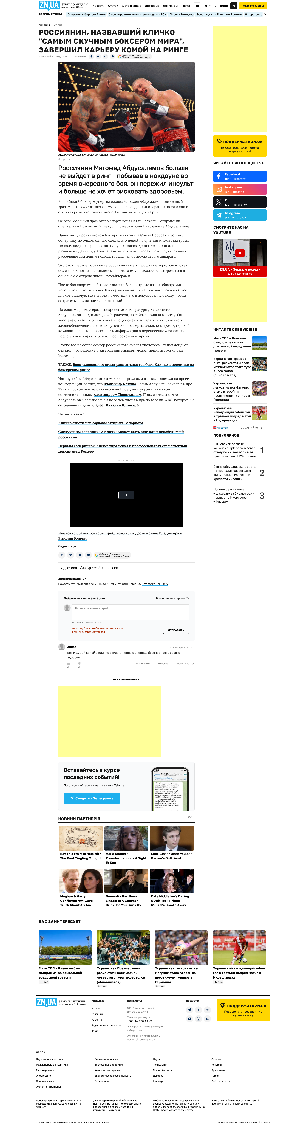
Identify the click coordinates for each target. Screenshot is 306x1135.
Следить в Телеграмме (94, 798)
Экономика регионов (49, 1086)
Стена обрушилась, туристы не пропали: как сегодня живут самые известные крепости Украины (234, 473)
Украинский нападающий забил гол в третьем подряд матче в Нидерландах (232, 414)
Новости (98, 5)
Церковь (158, 1075)
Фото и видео (131, 5)
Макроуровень (45, 1070)
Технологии (160, 1064)
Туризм (215, 1075)
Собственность (220, 1081)
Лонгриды (170, 5)
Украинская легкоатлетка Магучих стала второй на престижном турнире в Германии (231, 391)
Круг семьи (218, 1070)
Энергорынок (44, 1075)
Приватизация (45, 1081)
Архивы (96, 1008)
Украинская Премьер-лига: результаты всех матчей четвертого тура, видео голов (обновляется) (232, 367)
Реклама (96, 1019)
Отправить (176, 630)
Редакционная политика (106, 1025)
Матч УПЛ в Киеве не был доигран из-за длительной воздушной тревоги (232, 344)
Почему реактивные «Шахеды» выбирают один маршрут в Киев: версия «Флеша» (233, 495)
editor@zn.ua (147, 1039)
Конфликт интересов (107, 1070)
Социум (216, 1059)
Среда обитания (162, 1070)
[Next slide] (264, 14)
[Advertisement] (109, 721)
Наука (156, 1059)
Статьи (113, 5)
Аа (234, 5)
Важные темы (50, 14)
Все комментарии (126, 679)
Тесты (185, 5)
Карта (94, 1031)
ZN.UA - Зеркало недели (240, 269)
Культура (158, 1081)
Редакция (97, 1014)
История (216, 1064)
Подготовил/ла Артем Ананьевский (90, 568)
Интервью (152, 5)
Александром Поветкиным (117, 394)
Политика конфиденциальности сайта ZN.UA (243, 1122)
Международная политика (52, 1064)
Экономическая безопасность (113, 1075)
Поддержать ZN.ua (253, 5)
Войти (224, 5)
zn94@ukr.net (135, 1030)
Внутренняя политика (49, 1059)
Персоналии (102, 1081)
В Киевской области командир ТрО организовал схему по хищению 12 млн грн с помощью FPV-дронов (234, 450)
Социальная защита (107, 1059)
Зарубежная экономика (109, 1064)
